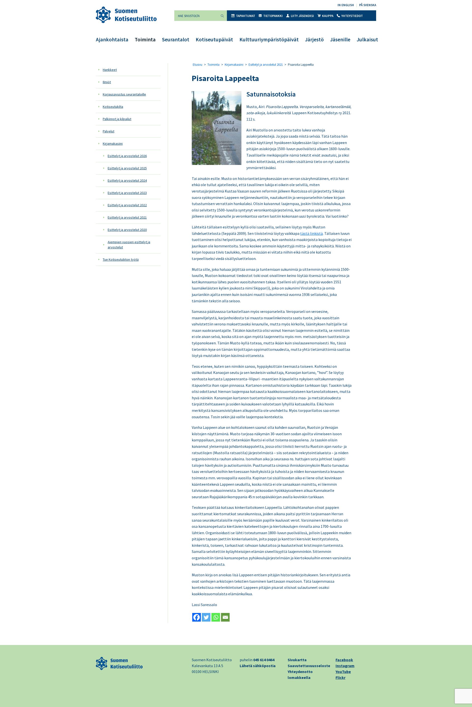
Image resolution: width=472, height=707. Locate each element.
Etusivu (197, 65)
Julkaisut (367, 39)
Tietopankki (273, 16)
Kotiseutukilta (113, 106)
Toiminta (145, 39)
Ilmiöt (107, 82)
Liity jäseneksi (302, 16)
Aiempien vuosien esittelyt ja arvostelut (129, 244)
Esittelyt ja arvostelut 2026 (127, 156)
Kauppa (327, 16)
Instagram (345, 665)
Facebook (344, 659)
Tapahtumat (245, 16)
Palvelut (108, 131)
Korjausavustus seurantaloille (124, 94)
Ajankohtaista (112, 39)
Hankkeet (110, 69)
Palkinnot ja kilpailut (117, 119)
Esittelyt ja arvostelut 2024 (127, 180)
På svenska (367, 5)
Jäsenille (340, 39)
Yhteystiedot (352, 16)
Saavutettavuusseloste (309, 665)
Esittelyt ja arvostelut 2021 (127, 217)
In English (346, 5)
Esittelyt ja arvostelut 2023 (127, 193)
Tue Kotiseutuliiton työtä (121, 259)
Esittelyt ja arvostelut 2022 (127, 205)
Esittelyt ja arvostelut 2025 (127, 168)
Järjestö (314, 39)
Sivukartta (297, 659)
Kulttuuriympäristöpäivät (269, 39)
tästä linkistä (311, 233)
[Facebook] (196, 617)
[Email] (225, 617)
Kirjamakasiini (113, 143)
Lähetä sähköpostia (258, 665)
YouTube (343, 671)
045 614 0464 (263, 659)
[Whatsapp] (215, 617)
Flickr (340, 677)
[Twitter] (206, 617)
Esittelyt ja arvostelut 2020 (127, 229)
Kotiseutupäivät (214, 39)
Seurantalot (175, 39)
